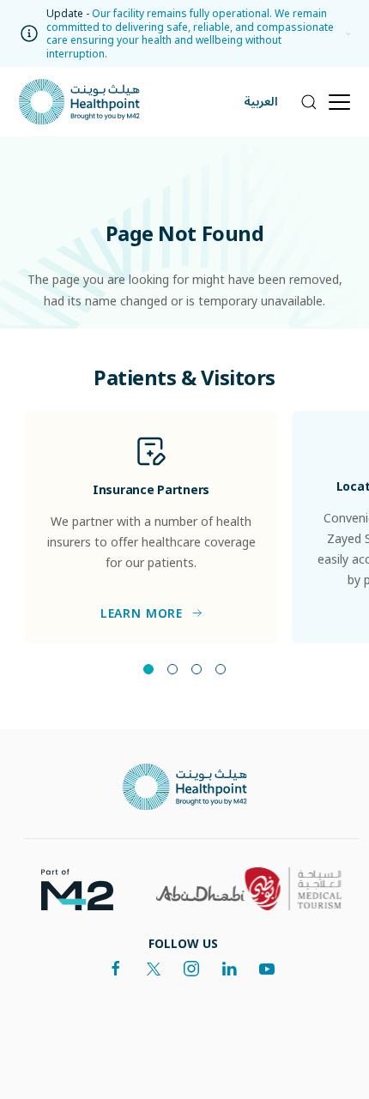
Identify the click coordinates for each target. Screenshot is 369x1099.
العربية (261, 101)
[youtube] (267, 968)
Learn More (141, 613)
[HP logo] (184, 787)
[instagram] (191, 968)
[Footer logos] (70, 888)
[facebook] (116, 968)
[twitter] (153, 968)
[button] (343, 33)
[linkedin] (229, 968)
